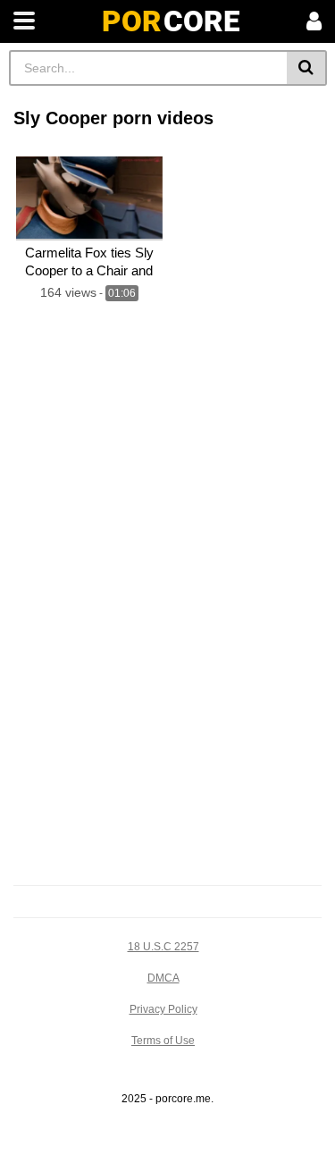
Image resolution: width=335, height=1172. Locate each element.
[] (307, 68)
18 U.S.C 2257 (163, 946)
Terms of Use (163, 1040)
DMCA (163, 978)
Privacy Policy (163, 1009)
